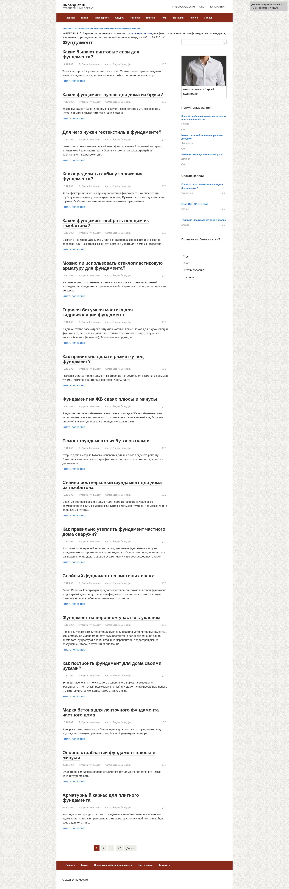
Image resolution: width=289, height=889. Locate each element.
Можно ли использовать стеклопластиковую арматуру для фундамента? (112, 265)
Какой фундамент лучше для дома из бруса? (112, 94)
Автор (84, 865)
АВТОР (202, 6)
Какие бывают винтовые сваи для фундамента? (100, 54)
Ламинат (135, 17)
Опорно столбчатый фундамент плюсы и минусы (108, 754)
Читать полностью (73, 81)
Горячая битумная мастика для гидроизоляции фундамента (97, 312)
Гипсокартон (101, 17)
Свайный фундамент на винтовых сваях (108, 575)
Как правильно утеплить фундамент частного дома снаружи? (113, 531)
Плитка (150, 17)
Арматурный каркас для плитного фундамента (100, 797)
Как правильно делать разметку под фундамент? (103, 358)
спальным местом (140, 33)
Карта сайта (145, 865)
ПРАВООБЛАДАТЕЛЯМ (183, 6)
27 (119, 848)
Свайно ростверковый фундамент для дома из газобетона (112, 484)
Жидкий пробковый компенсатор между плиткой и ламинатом (203, 117)
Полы (164, 17)
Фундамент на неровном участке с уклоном (111, 617)
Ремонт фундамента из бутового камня (106, 440)
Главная (70, 17)
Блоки (84, 17)
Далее (130, 848)
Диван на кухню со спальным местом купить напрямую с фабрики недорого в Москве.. (101, 28)
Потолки (178, 17)
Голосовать (190, 277)
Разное (194, 17)
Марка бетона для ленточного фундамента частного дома (110, 712)
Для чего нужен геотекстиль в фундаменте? (111, 132)
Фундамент (95, 64)
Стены (208, 17)
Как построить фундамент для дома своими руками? (111, 665)
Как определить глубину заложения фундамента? (102, 176)
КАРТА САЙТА (217, 6)
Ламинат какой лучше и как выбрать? (202, 154)
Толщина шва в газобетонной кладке (203, 220)
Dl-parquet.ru (74, 4)
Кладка (119, 17)
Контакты (164, 865)
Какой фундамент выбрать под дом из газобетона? (105, 222)
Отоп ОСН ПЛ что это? (194, 204)
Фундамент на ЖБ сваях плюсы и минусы (109, 398)
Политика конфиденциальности (113, 865)
